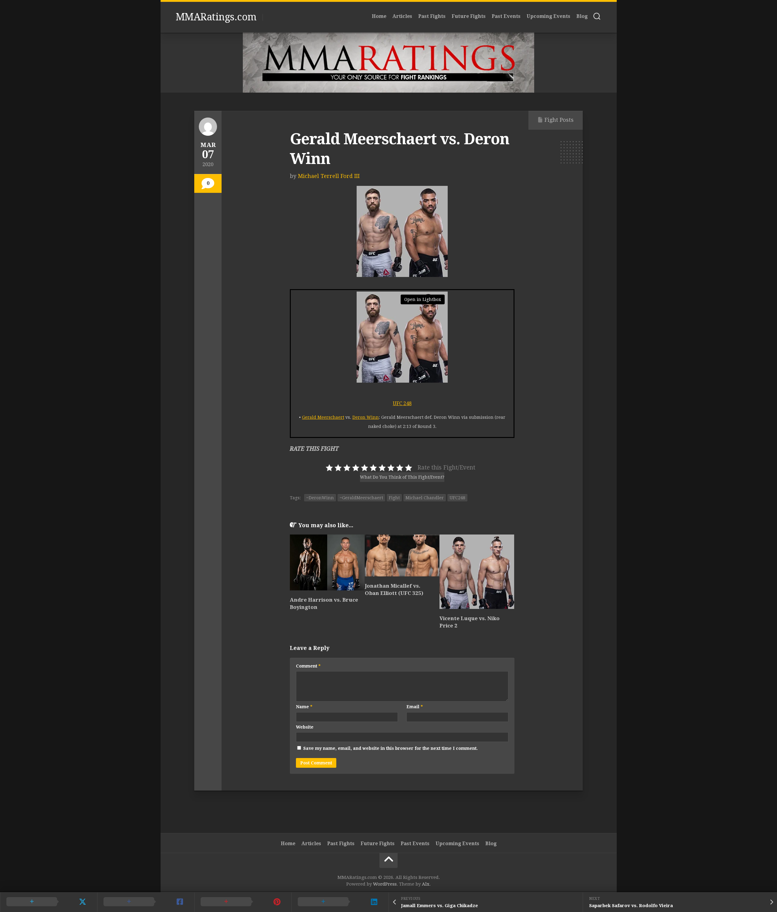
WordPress (385, 884)
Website (305, 727)
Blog (582, 16)
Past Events (506, 16)
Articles (402, 16)
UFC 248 (402, 403)
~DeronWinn (320, 497)
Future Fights (469, 16)
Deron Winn (365, 417)
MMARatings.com (216, 17)
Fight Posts (559, 120)
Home (379, 16)
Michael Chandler (424, 497)
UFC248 (457, 497)
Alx (425, 884)
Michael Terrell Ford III (329, 176)
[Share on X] (48, 902)
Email (414, 706)
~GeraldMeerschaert (361, 497)
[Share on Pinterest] (242, 902)
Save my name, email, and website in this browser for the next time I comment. (390, 748)
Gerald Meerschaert (323, 417)
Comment (308, 666)
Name (304, 706)
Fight (394, 497)
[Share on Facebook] (145, 902)
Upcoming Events (548, 16)
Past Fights (432, 16)
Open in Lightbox (422, 299)
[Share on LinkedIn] (339, 902)
